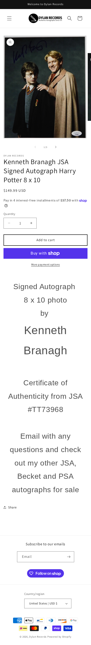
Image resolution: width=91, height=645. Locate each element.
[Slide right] (56, 147)
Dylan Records (38, 636)
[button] (9, 18)
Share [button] (12, 507)
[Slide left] (35, 147)
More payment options (45, 264)
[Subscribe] (69, 556)
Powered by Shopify (59, 636)
